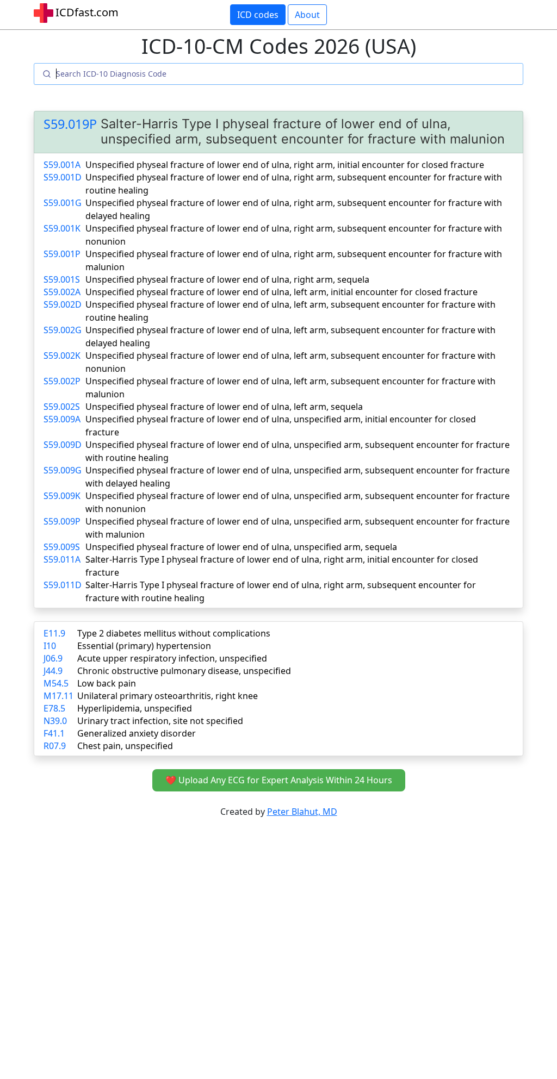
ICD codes (257, 15)
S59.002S (62, 407)
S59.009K (62, 496)
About (307, 15)
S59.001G (63, 203)
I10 (50, 646)
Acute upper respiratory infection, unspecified (172, 658)
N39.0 (55, 721)
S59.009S (62, 547)
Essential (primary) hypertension (144, 646)
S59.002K (62, 355)
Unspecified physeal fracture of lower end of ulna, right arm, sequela (227, 279)
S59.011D (63, 585)
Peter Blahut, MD (302, 812)
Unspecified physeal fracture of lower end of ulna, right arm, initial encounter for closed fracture (284, 165)
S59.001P (62, 254)
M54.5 (56, 683)
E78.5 (54, 708)
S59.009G (63, 470)
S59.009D (63, 445)
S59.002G (63, 330)
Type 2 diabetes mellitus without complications (173, 633)
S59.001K (62, 228)
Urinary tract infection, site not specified (160, 721)
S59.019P (70, 124)
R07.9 (55, 746)
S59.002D (63, 304)
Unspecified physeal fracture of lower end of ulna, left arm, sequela (224, 407)
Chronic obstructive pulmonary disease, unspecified (184, 671)
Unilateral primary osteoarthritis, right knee (167, 696)
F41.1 (54, 733)
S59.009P (62, 521)
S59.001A (62, 165)
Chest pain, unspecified (125, 746)
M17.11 (58, 696)
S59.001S (62, 279)
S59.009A (62, 419)
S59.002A (62, 292)
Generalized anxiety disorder (136, 733)
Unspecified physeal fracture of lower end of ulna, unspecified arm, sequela (241, 547)
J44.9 (53, 671)
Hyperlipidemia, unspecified (134, 708)
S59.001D (63, 177)
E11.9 (54, 633)
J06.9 (53, 658)
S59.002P (62, 381)
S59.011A (62, 559)
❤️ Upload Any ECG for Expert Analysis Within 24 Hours (278, 780)
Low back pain (106, 683)
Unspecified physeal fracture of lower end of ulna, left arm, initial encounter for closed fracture (281, 292)
